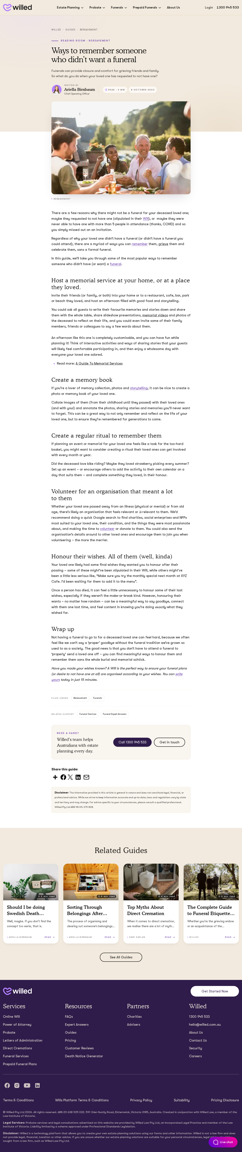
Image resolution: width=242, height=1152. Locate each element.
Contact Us (198, 1040)
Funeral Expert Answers (114, 714)
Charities (134, 1016)
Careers (195, 1056)
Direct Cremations (17, 1048)
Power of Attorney (17, 1024)
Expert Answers (76, 1024)
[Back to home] (17, 991)
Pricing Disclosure (225, 1100)
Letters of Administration (22, 1040)
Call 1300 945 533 (132, 742)
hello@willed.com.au (205, 1024)
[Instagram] (17, 1085)
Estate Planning (68, 7)
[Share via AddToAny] (55, 777)
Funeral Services (87, 714)
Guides (70, 29)
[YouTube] (27, 1085)
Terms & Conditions (18, 1100)
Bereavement (89, 29)
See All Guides (121, 957)
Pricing (70, 1040)
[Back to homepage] (17, 7)
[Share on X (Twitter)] (70, 777)
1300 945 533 (228, 7)
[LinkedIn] (37, 1085)
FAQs (69, 1016)
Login (209, 7)
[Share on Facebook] (63, 777)
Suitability (182, 1100)
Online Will (11, 1016)
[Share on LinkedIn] (78, 777)
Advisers (133, 1024)
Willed (56, 29)
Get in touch (169, 742)
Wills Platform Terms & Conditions (82, 1100)
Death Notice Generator (84, 1056)
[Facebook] (7, 1085)
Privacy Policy (141, 1100)
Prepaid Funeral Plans (20, 1064)
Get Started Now (215, 991)
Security (195, 1048)
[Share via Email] (86, 777)
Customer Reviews (79, 1048)
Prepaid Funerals (145, 7)
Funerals (117, 7)
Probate (95, 7)
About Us (173, 7)
